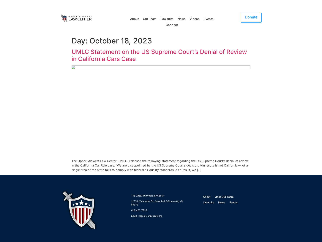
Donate (251, 17)
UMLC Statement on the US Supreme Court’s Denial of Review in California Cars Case (159, 55)
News (182, 19)
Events (209, 19)
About (134, 19)
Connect (172, 25)
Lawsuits (167, 19)
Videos (195, 19)
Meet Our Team (223, 197)
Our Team (150, 19)
